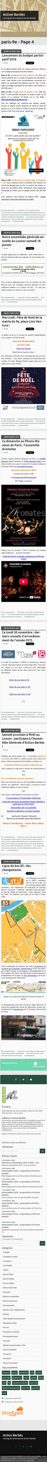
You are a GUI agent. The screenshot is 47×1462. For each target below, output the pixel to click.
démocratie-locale (31, 219)
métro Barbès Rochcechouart (14, 1319)
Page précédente (9, 1063)
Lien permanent (9, 210)
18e (32, 1373)
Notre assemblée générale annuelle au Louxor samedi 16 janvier (23, 240)
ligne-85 (37, 1053)
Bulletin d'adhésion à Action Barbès (23, 811)
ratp (41, 1053)
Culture (5, 1270)
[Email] (31, 1079)
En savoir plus (29, 1460)
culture (38, 1373)
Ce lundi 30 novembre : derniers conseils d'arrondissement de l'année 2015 (21, 636)
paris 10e (35, 1388)
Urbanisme (7, 1358)
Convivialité (7, 1265)
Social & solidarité (9, 1350)
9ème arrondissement (11, 1388)
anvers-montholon (26, 423)
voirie (26, 1378)
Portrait (6, 1327)
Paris (41, 1378)
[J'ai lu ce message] (44, 1456)
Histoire (6, 1314)
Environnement (8, 1305)
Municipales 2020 (9, 1323)
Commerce (7, 1261)
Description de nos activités (23, 808)
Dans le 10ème (8, 1279)
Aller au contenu (7, 2)
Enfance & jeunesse (10, 1301)
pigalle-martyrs (39, 423)
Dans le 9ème (8, 1274)
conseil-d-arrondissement (29, 717)
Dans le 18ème (8, 1283)
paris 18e (6, 1378)
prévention (24, 1373)
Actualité (6, 1252)
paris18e (17, 717)
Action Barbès (14, 14)
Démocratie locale (10, 1288)
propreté (6, 1373)
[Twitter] (23, 1079)
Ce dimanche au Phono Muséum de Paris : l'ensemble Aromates (21, 445)
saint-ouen (18, 1055)
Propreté (6, 1341)
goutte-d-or (17, 1378)
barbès (33, 1378)
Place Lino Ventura (23, 349)
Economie (6, 1292)
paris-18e (25, 1388)
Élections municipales (11, 1296)
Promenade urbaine (10, 1336)
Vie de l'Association (10, 1363)
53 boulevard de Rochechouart (24, 477)
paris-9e (7, 219)
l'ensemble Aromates (25, 466)
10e (4, 1383)
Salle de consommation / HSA (14, 1345)
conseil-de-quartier (20, 1383)
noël (7, 423)
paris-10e (33, 1383)
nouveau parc (18, 1009)
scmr (4, 1393)
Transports (7, 1354)
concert (29, 614)
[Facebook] (16, 1079)
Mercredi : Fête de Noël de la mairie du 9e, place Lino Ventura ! (22, 321)
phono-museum (20, 614)
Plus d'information (30, 975)
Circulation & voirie (10, 1257)
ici (32, 111)
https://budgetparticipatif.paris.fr (14, 100)
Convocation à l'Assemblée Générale (23, 798)
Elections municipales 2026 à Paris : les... (21, 1162)
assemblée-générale (30, 848)
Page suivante (39, 1066)
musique (19, 616)
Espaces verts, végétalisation (14, 1310)
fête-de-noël (14, 423)
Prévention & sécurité (11, 1332)
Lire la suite (18, 1113)
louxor (14, 1373)
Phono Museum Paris (32, 461)
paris (31, 217)
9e (9, 1383)
